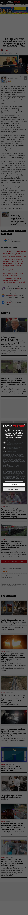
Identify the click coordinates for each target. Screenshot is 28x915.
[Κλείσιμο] (24, 424)
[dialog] (14, 457)
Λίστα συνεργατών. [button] (19, 467)
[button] (14, 452)
